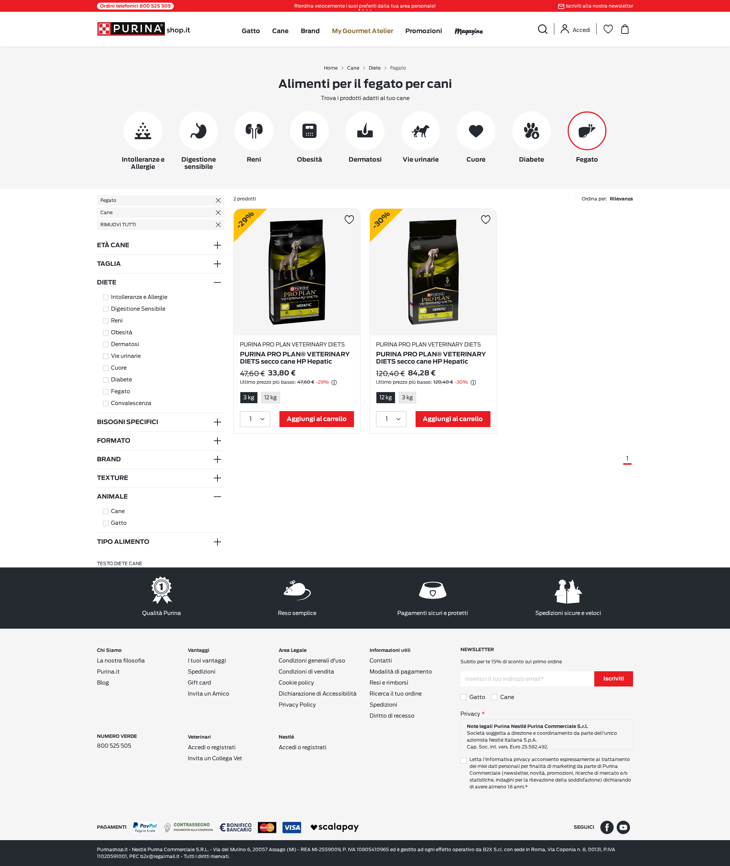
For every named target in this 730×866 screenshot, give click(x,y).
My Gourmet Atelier (362, 31)
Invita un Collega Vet (215, 758)
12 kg (270, 397)
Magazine (468, 31)
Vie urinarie (126, 356)
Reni (117, 321)
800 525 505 (114, 746)
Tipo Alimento (123, 542)
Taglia (109, 264)
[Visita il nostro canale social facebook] (607, 827)
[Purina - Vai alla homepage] (143, 28)
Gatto (251, 31)
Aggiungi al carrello (317, 419)
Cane (280, 31)
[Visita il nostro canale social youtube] (623, 827)
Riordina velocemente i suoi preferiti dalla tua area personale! (365, 6)
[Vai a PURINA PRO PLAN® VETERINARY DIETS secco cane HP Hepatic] (297, 272)
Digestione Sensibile (138, 309)
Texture (112, 478)
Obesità (121, 332)
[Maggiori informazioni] (334, 382)
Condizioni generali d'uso (312, 661)
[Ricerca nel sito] (542, 29)
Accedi (581, 30)
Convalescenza (131, 403)
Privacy (470, 714)
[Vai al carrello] (624, 29)
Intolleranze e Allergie (139, 297)
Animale (112, 497)
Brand (310, 31)
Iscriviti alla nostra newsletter (599, 6)
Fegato (108, 200)
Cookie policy (296, 683)
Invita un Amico (208, 694)
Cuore (119, 368)
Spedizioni (202, 672)
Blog (103, 683)
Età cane (113, 245)
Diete (106, 283)
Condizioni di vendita (306, 672)
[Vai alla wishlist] (608, 29)
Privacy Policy (297, 705)
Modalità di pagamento (401, 672)
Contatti (381, 661)
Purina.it (108, 672)
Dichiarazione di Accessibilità (318, 694)
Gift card (199, 683)
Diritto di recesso (392, 716)
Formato (113, 441)
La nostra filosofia (121, 661)
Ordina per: (607, 199)
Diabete (121, 380)
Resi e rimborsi (389, 683)
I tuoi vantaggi (207, 661)
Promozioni (423, 31)
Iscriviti (613, 679)
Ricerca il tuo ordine (396, 694)
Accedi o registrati (212, 747)
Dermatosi (125, 344)
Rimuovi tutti (118, 224)
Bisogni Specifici (127, 422)
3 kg (248, 397)
